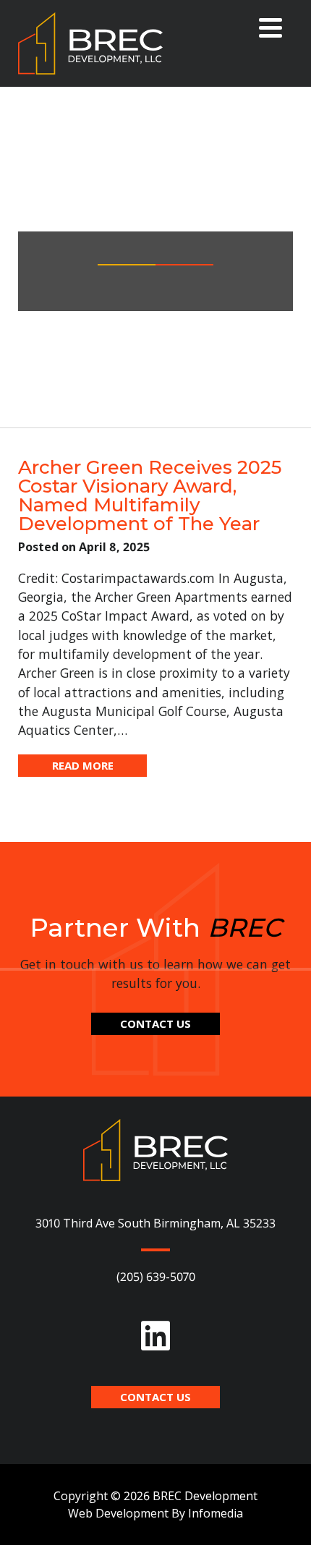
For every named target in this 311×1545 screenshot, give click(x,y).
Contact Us (155, 1023)
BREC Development (90, 43)
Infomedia (215, 1513)
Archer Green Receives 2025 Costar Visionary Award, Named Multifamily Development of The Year (149, 495)
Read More (83, 765)
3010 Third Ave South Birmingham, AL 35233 (155, 1223)
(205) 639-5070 (155, 1277)
